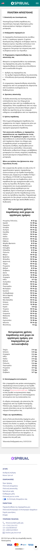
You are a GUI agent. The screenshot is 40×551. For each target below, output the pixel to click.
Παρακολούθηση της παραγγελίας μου (16, 507)
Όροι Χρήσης (7, 483)
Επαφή (5, 515)
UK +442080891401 (10, 528)
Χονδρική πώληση (9, 473)
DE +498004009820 (10, 530)
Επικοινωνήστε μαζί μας (19, 390)
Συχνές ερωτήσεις (9, 512)
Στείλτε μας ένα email (13, 533)
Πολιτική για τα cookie (11, 496)
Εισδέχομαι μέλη (9, 494)
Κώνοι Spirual (8, 475)
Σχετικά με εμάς (8, 491)
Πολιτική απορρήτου (10, 486)
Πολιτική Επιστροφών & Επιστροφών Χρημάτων (20, 510)
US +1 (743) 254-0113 (10, 525)
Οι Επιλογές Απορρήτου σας (17, 499)
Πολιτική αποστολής (10, 488)
